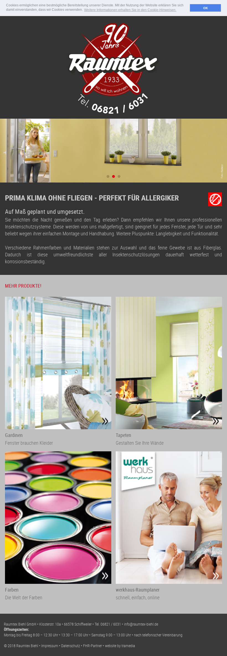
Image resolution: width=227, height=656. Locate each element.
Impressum (49, 645)
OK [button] (205, 8)
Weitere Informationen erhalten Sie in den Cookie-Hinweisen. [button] (130, 10)
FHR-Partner (92, 645)
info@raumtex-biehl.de (141, 624)
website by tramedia (120, 645)
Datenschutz (70, 645)
